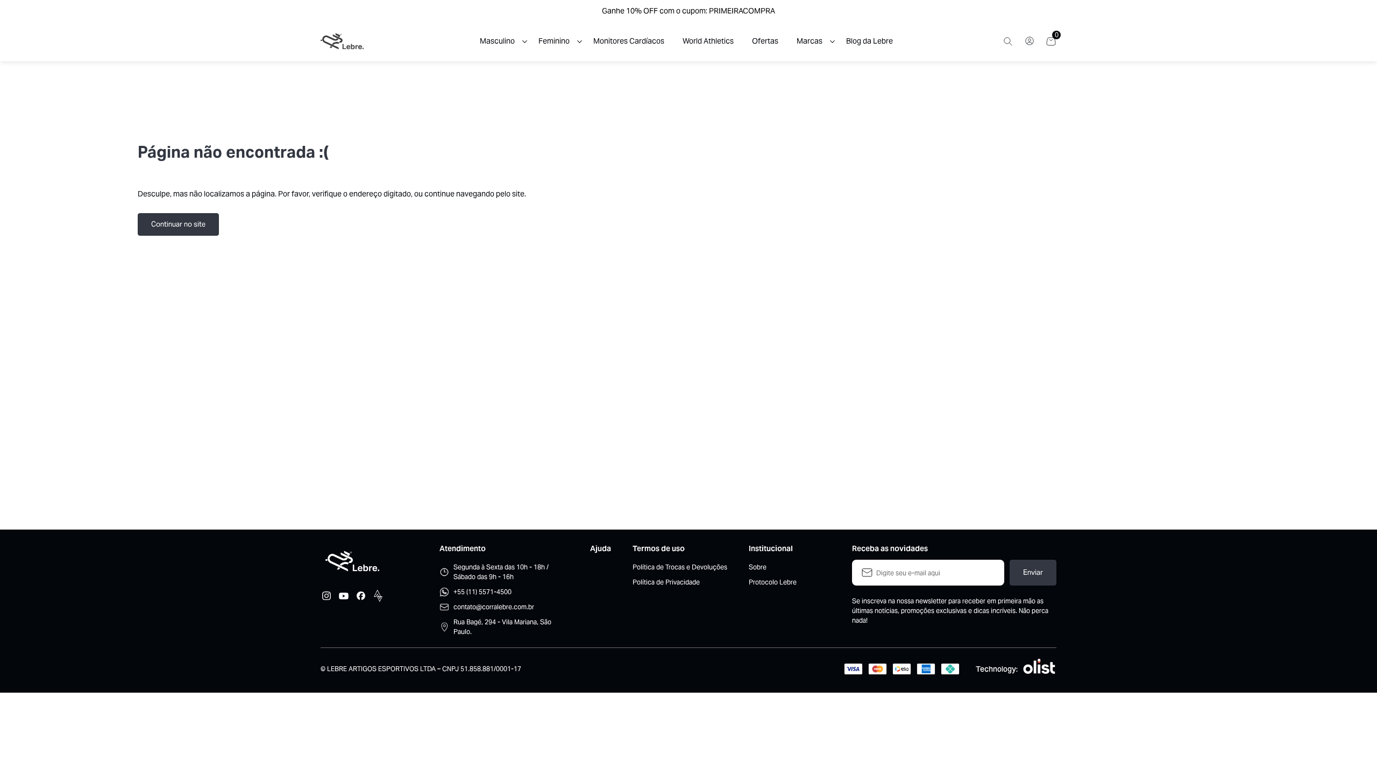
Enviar (1033, 572)
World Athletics (708, 41)
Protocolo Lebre (773, 582)
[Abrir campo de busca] (1008, 41)
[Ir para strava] (378, 596)
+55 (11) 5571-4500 (482, 592)
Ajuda (600, 548)
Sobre (757, 567)
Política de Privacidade (666, 582)
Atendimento (462, 548)
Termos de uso (659, 548)
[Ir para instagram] (326, 596)
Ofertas (765, 41)
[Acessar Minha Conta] (1029, 44)
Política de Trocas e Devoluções (680, 567)
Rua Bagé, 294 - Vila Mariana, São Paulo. (502, 627)
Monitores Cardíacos (628, 41)
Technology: (997, 669)
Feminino (554, 41)
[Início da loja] (342, 41)
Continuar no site (178, 224)
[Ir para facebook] (361, 596)
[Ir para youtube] (344, 596)
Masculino (497, 41)
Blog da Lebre (869, 41)
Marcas (809, 41)
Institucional (771, 548)
